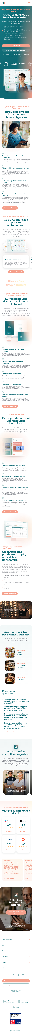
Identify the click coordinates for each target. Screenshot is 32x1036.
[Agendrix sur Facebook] (9, 975)
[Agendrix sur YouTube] (23, 975)
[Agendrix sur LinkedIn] (14, 975)
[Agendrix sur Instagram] (18, 975)
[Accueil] (5, 3)
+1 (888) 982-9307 (16, 991)
